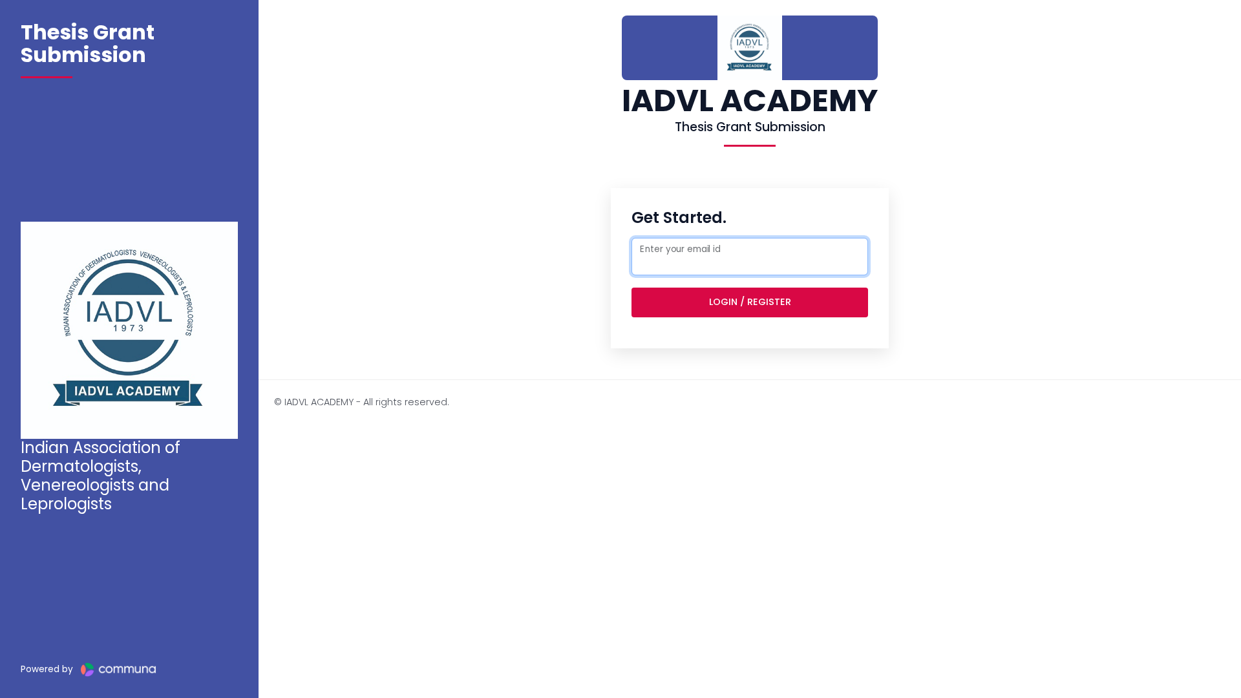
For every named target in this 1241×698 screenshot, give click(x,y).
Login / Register (750, 301)
